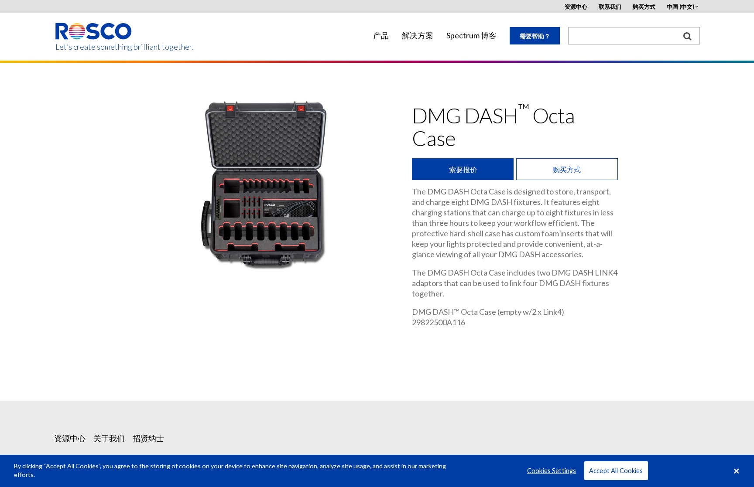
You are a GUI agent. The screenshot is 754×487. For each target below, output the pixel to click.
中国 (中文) (680, 6)
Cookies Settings (551, 470)
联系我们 (610, 6)
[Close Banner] (736, 471)
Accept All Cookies (616, 470)
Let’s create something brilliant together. (94, 46)
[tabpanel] (266, 182)
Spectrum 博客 (471, 35)
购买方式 (644, 6)
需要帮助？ (535, 36)
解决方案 (417, 35)
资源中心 (576, 6)
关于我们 (109, 438)
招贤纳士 (148, 438)
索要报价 (463, 169)
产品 (381, 35)
